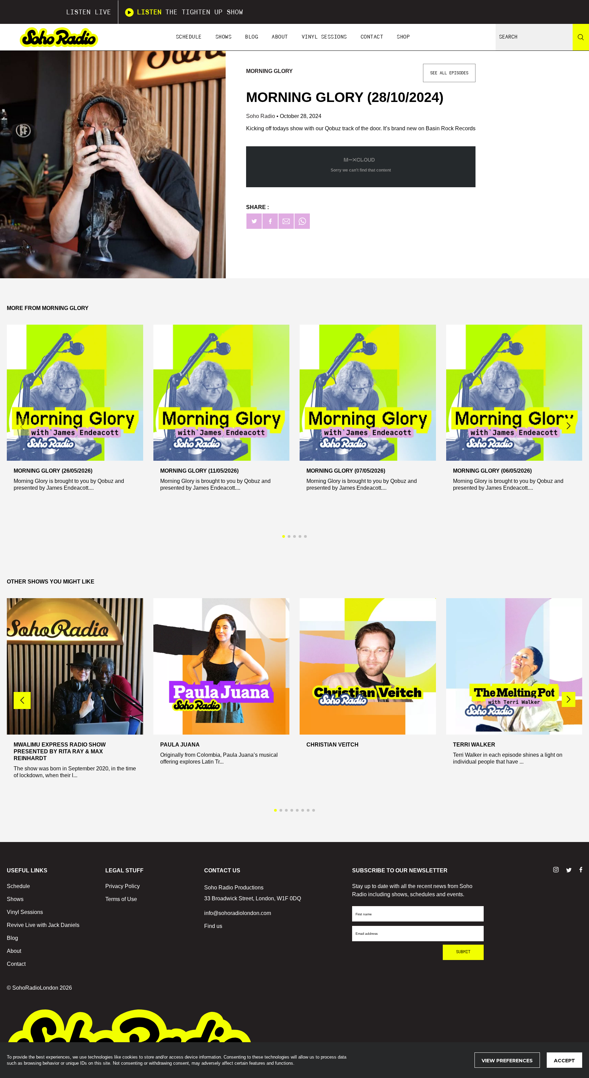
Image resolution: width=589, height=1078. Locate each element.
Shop (403, 37)
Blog (251, 37)
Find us (213, 926)
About (280, 37)
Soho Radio (261, 116)
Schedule (189, 37)
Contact (372, 37)
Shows (223, 37)
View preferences (507, 1061)
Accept (564, 1061)
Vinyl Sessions (324, 37)
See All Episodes (449, 73)
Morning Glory (269, 71)
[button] (568, 425)
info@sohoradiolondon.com (237, 913)
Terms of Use (121, 899)
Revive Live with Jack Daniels (43, 925)
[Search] (581, 37)
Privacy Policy (122, 886)
